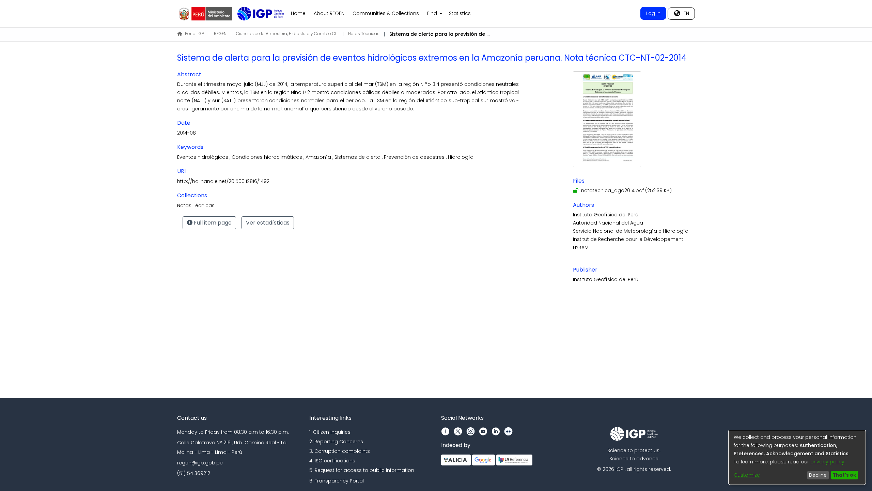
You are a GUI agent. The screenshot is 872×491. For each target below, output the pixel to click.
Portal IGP (194, 33)
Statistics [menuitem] (460, 13)
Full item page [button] (212, 223)
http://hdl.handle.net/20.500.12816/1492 (223, 181)
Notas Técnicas (363, 33)
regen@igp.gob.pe (200, 462)
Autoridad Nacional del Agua (608, 222)
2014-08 (186, 132)
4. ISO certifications (332, 460)
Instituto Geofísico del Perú (605, 214)
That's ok (844, 475)
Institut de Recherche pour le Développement (628, 239)
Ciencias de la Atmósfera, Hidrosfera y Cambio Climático (287, 33)
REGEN (220, 33)
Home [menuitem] (298, 13)
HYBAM (581, 247)
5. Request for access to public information (361, 470)
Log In (653, 13)
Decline (818, 475)
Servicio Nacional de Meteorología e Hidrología (630, 231)
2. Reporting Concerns (336, 441)
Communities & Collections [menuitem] (386, 13)
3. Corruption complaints (339, 451)
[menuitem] (434, 13)
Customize (747, 475)
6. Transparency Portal (336, 480)
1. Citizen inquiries (330, 432)
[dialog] (797, 457)
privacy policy (827, 461)
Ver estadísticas (268, 223)
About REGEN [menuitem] (329, 13)
